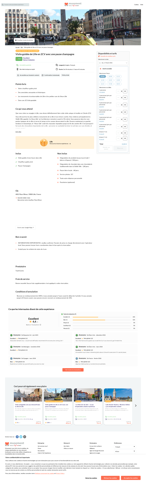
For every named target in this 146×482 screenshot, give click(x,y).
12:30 (102, 80)
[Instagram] (24, 437)
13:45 (110, 80)
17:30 (110, 84)
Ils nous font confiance (96, 446)
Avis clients (66, 446)
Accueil (17, 47)
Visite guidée (107, 69)
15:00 (118, 80)
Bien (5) (65, 320)
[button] (113, 68)
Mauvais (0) (66, 328)
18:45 (118, 84)
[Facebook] (17, 437)
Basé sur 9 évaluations (29, 60)
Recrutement (41, 450)
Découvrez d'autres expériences (59, 143)
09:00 (102, 76)
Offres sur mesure (68, 448)
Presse (39, 448)
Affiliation (92, 448)
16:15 (102, 84)
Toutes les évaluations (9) (69, 314)
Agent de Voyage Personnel (97, 450)
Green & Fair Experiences (44, 453)
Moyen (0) (66, 322)
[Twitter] (20, 437)
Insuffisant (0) (67, 325)
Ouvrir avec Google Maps (25, 227)
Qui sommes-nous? (43, 446)
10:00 (110, 76)
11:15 (118, 76)
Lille (22, 47)
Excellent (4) (66, 317)
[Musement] (73, 5)
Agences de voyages (95, 453)
